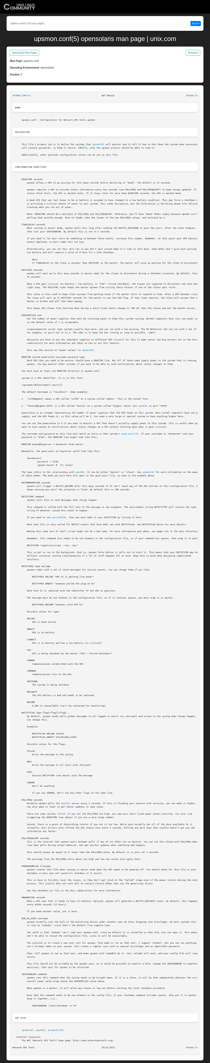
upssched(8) (59, 517)
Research (193, 52)
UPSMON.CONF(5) (21, 95)
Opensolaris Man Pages (24, 52)
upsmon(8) (98, 144)
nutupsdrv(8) (56, 1030)
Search (195, 23)
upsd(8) (143, 406)
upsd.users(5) (129, 434)
